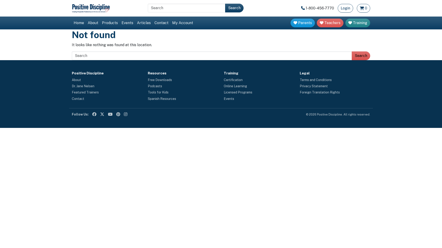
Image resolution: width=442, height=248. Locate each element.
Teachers (331, 23)
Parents (304, 23)
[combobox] (186, 8)
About (76, 80)
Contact (78, 99)
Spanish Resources (162, 99)
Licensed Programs (238, 92)
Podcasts (155, 86)
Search (234, 8)
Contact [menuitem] (161, 23)
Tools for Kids (158, 92)
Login (345, 8)
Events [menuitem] (127, 23)
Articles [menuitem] (144, 23)
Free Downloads (160, 80)
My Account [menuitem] (182, 23)
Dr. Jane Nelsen (83, 86)
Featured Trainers (85, 92)
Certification (233, 80)
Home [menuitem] (79, 23)
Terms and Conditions (316, 80)
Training (359, 23)
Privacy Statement (314, 86)
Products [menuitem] (110, 23)
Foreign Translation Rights (320, 92)
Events (229, 99)
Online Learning (235, 86)
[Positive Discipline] (91, 8)
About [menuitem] (93, 23)
